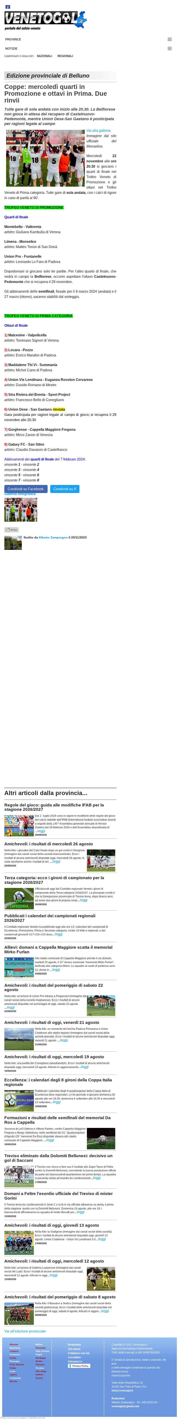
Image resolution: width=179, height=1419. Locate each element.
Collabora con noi (79, 1353)
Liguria (13, 1374)
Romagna (15, 1361)
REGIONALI (65, 56)
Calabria (14, 1351)
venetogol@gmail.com (125, 1406)
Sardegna (41, 1358)
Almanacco (75, 1361)
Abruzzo (14, 1344)
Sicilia (39, 1361)
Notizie (16, 48)
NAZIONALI (44, 56)
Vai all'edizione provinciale (25, 1331)
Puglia (39, 1354)
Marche (13, 1381)
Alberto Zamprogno (53, 537)
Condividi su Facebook (26, 489)
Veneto (39, 1378)
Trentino (40, 1368)
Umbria (39, 1374)
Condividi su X (64, 489)
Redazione (74, 1344)
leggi (41, 831)
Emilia (13, 1358)
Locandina (74, 1357)
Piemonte (41, 1348)
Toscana (40, 1364)
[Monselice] (20, 509)
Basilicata (15, 1348)
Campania (15, 1354)
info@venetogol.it (122, 1390)
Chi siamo (74, 1349)
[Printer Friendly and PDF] (11, 529)
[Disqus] (60, 604)
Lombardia (15, 1378)
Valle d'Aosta (42, 1351)
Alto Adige (41, 1371)
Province (18, 39)
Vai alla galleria (98, 130)
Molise (39, 1344)
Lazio (12, 1371)
